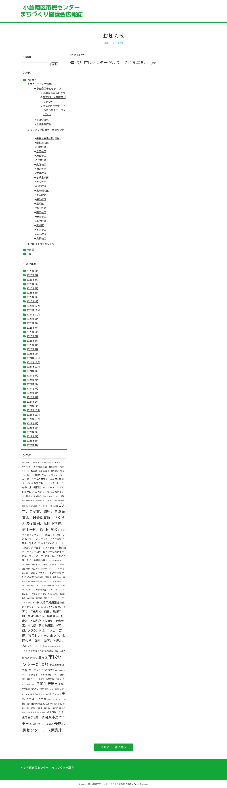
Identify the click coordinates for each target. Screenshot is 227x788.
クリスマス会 (57, 585)
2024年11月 (33, 362)
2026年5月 (32, 284)
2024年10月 (33, 366)
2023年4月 (32, 445)
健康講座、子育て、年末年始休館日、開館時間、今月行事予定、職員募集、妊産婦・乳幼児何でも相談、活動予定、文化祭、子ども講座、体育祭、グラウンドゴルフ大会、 (44, 618)
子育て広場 (35, 651)
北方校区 (41, 147)
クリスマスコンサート (43, 585)
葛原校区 (41, 221)
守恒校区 (41, 160)
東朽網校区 (42, 190)
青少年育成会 (43, 124)
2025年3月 (32, 345)
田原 (29, 254)
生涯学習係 (42, 120)
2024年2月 (32, 401)
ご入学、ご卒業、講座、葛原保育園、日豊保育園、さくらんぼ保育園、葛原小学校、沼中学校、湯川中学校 (43, 517)
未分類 (30, 249)
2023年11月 (33, 414)
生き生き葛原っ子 (33, 717)
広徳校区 (41, 164)
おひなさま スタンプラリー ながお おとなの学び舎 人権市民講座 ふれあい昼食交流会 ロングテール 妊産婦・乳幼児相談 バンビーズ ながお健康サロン (44, 483)
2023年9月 (32, 423)
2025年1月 (32, 353)
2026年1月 (32, 301)
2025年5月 (32, 336)
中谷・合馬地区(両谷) (48, 138)
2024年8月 (32, 375)
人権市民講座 (48, 602)
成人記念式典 (33, 694)
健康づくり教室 (42, 607)
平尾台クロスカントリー (43, 244)
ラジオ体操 (33, 602)
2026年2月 (32, 297)
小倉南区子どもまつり (48, 88)
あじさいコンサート (29, 462)
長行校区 (41, 234)
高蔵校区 (41, 238)
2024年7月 (32, 380)
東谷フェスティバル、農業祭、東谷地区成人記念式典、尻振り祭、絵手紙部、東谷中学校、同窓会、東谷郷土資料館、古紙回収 (44, 703)
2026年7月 (32, 275)
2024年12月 (33, 358)
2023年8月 (32, 427)
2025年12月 (33, 306)
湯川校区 (41, 208)
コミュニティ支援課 (41, 84)
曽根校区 (41, 182)
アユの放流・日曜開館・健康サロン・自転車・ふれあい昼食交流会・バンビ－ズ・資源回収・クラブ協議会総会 (43, 581)
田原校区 (41, 212)
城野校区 (41, 155)
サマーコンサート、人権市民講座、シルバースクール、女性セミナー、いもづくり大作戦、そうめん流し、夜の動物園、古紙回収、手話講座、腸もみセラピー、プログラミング (43, 594)
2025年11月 (33, 310)
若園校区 (41, 216)
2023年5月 (32, 440)
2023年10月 (33, 419)
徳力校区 (41, 169)
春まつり (42, 694)
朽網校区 (41, 186)
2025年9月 (32, 319)
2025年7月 (32, 327)
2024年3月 (32, 397)
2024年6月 (32, 384)
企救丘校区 (42, 142)
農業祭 (49, 723)
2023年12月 (33, 410)
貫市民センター (37, 723)
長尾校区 (41, 229)
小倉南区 (31, 80)
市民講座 (54, 665)
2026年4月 (32, 288)
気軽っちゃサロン (39, 712)
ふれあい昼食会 (53, 572)
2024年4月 (32, 393)
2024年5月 (32, 388)
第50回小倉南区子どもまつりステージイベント (54, 110)
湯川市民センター (56, 712)
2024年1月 (32, 406)
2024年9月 (32, 371)
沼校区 (40, 203)
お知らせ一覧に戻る (113, 747)
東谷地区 (41, 195)
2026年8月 (32, 271)
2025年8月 (32, 323)
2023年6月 (32, 436)
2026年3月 (32, 292)
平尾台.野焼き (47, 683)
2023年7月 (32, 432)
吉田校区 (41, 151)
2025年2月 (32, 349)
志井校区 (41, 173)
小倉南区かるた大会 (54, 93)
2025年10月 (33, 314)
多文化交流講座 (50, 646)
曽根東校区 (42, 177)
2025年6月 (32, 332)
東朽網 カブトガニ (53, 694)
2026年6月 (32, 279)
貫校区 (40, 225)
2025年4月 (32, 340)
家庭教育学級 (29, 658)
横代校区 (41, 199)
